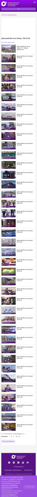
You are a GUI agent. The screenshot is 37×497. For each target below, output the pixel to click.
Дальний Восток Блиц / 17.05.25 (25, 134)
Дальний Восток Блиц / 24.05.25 (25, 76)
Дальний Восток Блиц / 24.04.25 (25, 221)
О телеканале (18, 466)
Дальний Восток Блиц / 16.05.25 (25, 144)
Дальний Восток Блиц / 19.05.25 (25, 124)
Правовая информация (13, 470)
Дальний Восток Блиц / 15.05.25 (25, 153)
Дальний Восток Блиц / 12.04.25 (25, 318)
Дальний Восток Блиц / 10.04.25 (25, 338)
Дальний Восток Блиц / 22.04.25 (25, 241)
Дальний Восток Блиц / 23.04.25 (25, 231)
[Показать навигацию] (34, 2)
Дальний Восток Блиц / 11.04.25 (25, 328)
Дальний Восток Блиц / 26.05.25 (25, 66)
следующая (18, 433)
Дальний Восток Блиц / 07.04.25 (25, 367)
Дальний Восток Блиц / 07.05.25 (25, 183)
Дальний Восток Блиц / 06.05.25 (25, 192)
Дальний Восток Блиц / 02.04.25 (25, 406)
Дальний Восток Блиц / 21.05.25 (25, 105)
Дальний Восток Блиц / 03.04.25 (25, 396)
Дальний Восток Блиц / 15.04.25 (25, 299)
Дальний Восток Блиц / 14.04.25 (25, 309)
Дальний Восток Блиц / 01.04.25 (25, 415)
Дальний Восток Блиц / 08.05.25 (25, 173)
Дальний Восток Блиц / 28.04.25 (25, 202)
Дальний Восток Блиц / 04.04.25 (25, 386)
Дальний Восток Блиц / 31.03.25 (25, 425)
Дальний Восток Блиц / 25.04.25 (25, 212)
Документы (28, 470)
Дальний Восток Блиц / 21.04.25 (25, 250)
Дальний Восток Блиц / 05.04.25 (25, 376)
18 (16, 436)
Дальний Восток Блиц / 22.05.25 (25, 95)
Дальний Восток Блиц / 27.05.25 (25, 56)
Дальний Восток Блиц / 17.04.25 (25, 279)
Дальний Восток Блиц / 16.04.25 (25, 289)
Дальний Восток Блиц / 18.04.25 (25, 270)
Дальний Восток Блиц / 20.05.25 (25, 115)
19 (19, 436)
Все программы (8, 441)
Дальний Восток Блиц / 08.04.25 (25, 357)
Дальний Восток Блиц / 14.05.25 (25, 163)
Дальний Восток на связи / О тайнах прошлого (23, 48)
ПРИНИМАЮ (30, 487)
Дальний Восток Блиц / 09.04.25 (25, 347)
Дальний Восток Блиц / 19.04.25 (25, 260)
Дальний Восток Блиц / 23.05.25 (25, 86)
